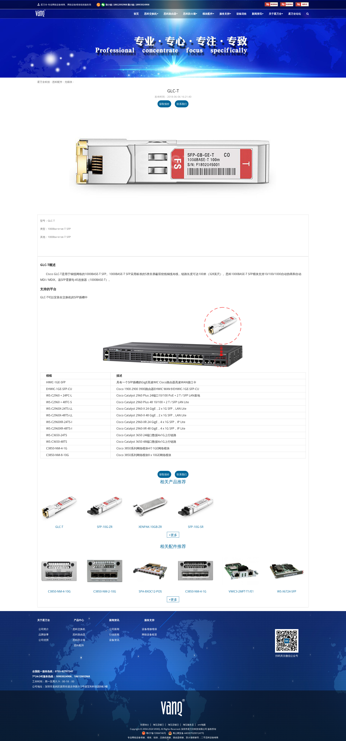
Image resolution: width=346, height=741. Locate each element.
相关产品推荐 (173, 482)
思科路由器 (170, 13)
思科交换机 (150, 13)
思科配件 (57, 82)
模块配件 (208, 13)
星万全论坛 (294, 13)
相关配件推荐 (173, 546)
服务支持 (224, 13)
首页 (136, 13)
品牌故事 (44, 634)
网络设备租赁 (149, 634)
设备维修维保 (149, 629)
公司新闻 (114, 629)
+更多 (173, 535)
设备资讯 (114, 640)
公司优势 (44, 640)
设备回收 (241, 13)
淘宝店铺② (173, 724)
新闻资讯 (257, 13)
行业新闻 (114, 634)
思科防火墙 (189, 13)
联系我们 (182, 104)
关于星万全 (275, 13)
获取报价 (164, 104)
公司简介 (44, 629)
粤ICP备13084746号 (156, 733)
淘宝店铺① (158, 724)
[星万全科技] (47, 13)
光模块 (68, 82)
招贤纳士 (144, 724)
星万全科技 (43, 82)
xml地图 (202, 724)
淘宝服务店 (188, 724)
